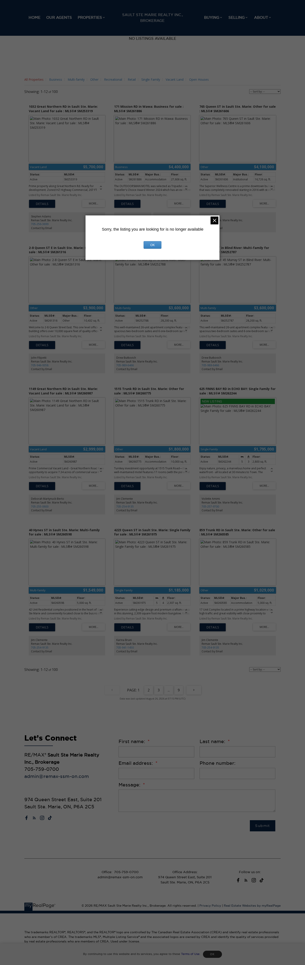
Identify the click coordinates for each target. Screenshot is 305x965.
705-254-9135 (125, 506)
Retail (132, 79)
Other (94, 79)
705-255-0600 (39, 506)
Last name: (213, 741)
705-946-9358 (39, 365)
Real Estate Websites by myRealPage (252, 906)
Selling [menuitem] (236, 17)
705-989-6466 (125, 365)
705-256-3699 (39, 224)
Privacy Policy (210, 906)
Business (55, 79)
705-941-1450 (125, 647)
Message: (130, 785)
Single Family (150, 79)
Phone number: (218, 763)
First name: (132, 741)
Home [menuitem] (34, 17)
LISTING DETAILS (42, 204)
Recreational (113, 79)
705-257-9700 (210, 506)
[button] (26, 818)
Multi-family (76, 79)
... (169, 690)
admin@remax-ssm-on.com (56, 776)
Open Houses (199, 79)
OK (212, 954)
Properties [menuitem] (90, 17)
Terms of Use (190, 954)
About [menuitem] (261, 17)
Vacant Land (175, 79)
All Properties (34, 79)
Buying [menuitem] (211, 17)
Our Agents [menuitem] (59, 17)
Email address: (136, 763)
